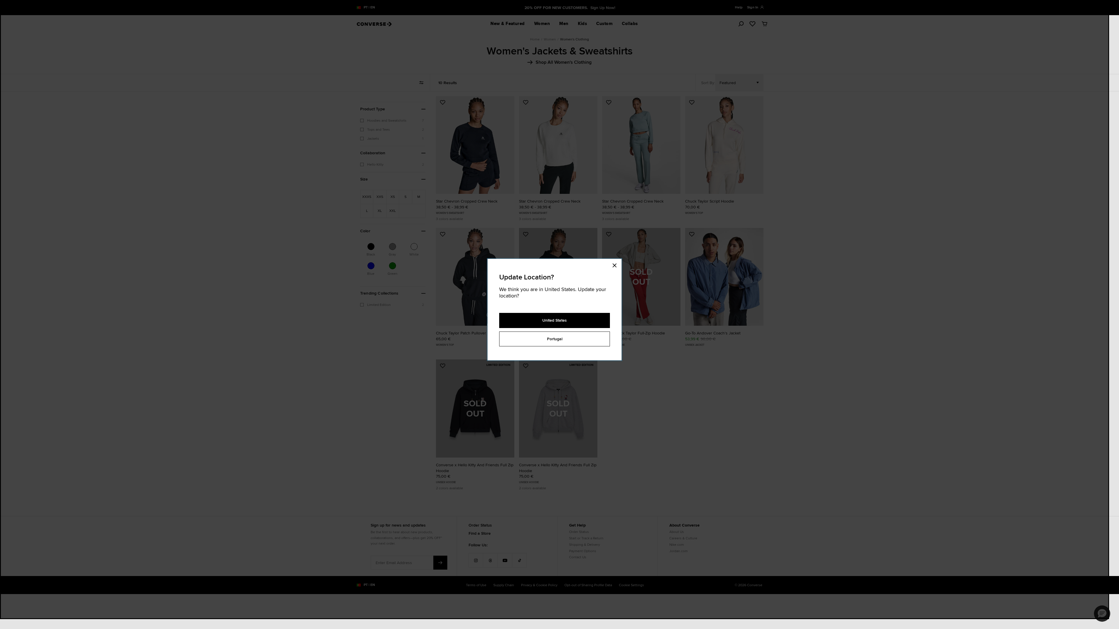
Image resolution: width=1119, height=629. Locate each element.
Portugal (554, 339)
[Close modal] (616, 264)
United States (554, 320)
